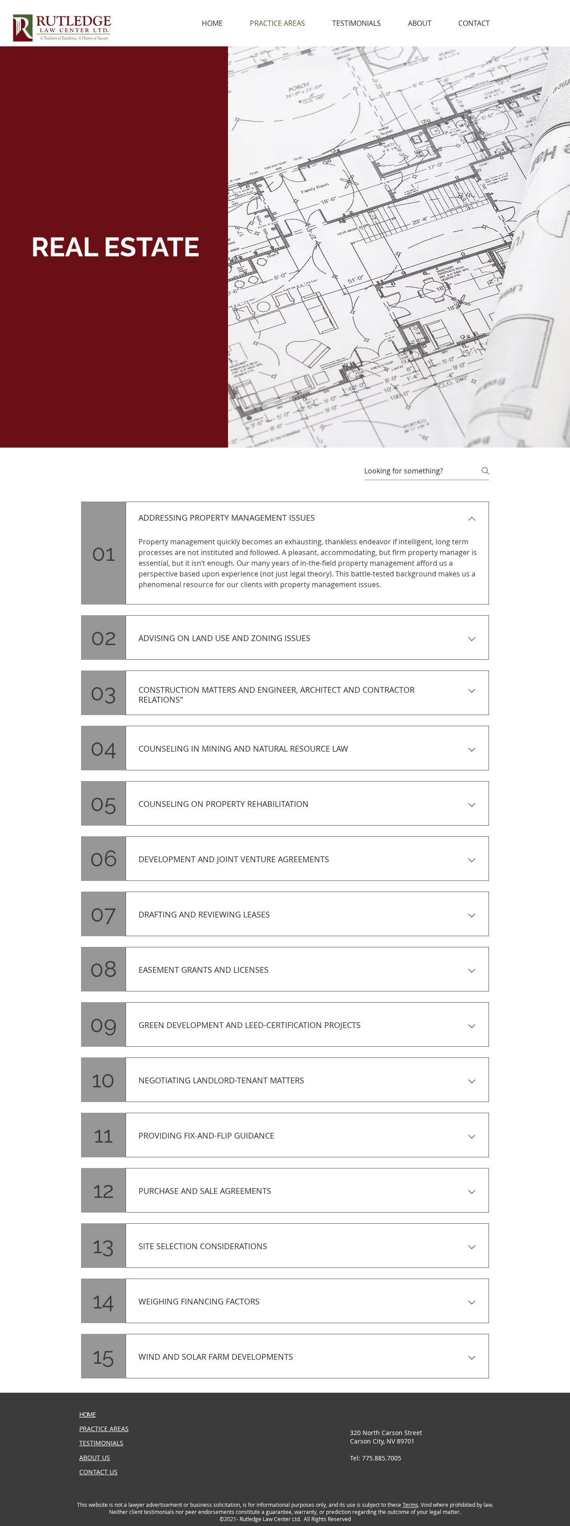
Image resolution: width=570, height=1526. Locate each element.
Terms (410, 1504)
